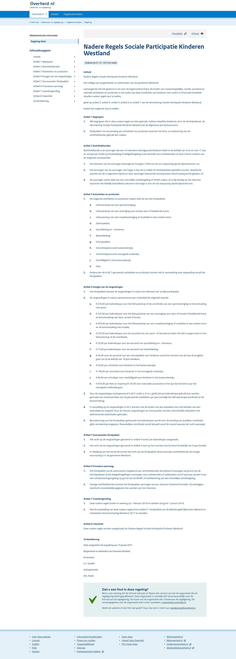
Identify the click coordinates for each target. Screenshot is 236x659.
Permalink (177, 33)
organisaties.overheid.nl (174, 602)
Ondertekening (41, 100)
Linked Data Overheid (133, 640)
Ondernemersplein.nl (177, 644)
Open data (127, 636)
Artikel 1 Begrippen (43, 61)
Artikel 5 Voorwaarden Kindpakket (51, 81)
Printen (195, 33)
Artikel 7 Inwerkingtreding (46, 91)
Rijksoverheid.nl (175, 640)
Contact (36, 640)
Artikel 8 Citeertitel (42, 96)
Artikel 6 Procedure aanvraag (48, 86)
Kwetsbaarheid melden (89, 651)
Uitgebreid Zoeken (73, 14)
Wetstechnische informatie (44, 35)
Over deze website (41, 636)
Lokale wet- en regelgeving (52, 22)
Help (34, 647)
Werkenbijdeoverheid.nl (179, 647)
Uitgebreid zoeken (73, 22)
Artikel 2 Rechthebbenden (46, 66)
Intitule (37, 56)
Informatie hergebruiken (89, 636)
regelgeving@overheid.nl (183, 607)
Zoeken (55, 14)
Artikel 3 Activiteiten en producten (50, 71)
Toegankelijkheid (85, 644)
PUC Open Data (130, 644)
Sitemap (81, 647)
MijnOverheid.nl (175, 636)
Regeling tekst (38, 41)
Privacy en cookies (86, 640)
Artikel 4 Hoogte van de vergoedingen (52, 76)
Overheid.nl (38, 15)
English (35, 644)
